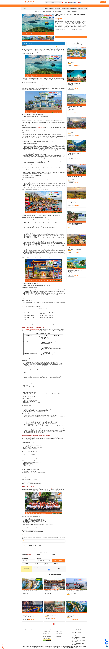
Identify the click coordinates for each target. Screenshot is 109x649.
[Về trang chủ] (30, 2)
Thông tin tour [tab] (27, 43)
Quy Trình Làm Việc (47, 631)
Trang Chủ (32, 11)
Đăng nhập (102, 1)
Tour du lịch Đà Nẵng (47, 11)
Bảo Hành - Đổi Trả (46, 633)
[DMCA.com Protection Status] (47, 640)
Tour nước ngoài (59, 633)
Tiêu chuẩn (39, 558)
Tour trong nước (59, 631)
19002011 (65, 2)
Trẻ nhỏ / (53, 554)
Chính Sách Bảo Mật (47, 638)
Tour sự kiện (58, 634)
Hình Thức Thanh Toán (47, 634)
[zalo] (106, 643)
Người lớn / (26, 554)
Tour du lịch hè (59, 636)
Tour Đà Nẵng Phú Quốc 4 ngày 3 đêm (72, 11)
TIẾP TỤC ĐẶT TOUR (58, 560)
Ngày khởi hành (25, 558)
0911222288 (71, 2)
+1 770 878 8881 (77, 643)
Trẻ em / (38, 554)
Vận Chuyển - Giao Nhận (47, 636)
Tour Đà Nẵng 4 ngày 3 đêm (58, 11)
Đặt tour (71, 37)
